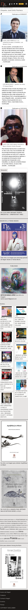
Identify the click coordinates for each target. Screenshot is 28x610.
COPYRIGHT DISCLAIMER (7, 608)
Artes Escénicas (20, 519)
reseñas (2, 541)
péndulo (7, 538)
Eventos (2, 601)
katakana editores (22, 529)
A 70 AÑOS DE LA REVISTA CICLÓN (20, 340)
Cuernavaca (2, 525)
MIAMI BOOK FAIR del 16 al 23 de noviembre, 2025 (5, 364)
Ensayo (20, 527)
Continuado (6, 62)
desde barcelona (8, 525)
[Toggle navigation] (26, 4)
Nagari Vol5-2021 (21, 535)
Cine (18, 521)
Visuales (5, 541)
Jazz (16, 529)
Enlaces (16, 527)
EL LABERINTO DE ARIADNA (8, 527)
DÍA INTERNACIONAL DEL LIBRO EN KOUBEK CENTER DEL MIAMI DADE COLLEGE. (20, 320)
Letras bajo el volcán (13, 531)
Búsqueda (4, 170)
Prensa (2, 604)
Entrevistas (24, 527)
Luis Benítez (7, 533)
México (11, 533)
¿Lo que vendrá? (11, 541)
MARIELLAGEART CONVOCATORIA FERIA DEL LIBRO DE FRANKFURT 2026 (6, 345)
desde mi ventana (16, 525)
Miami (15, 533)
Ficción (2, 529)
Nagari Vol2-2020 (7, 535)
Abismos (2, 519)
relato (19, 538)
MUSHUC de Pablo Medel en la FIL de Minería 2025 (21, 357)
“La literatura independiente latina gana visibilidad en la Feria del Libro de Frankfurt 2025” (6, 385)
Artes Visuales (7, 521)
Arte (15, 519)
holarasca (12, 529)
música (22, 533)
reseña (22, 538)
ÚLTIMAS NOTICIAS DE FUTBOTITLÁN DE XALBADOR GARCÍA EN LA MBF (21, 393)
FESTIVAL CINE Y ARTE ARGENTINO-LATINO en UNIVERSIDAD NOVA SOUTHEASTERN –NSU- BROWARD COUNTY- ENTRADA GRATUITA (6, 410)
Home (1, 8)
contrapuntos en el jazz (17, 523)
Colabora (3, 595)
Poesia (13, 538)
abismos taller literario (9, 519)
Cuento (25, 523)
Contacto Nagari (5, 598)
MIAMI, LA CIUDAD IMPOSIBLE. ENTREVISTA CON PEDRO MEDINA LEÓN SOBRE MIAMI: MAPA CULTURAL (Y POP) (6, 323)
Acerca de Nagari (5, 592)
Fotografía (7, 529)
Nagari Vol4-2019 (14, 535)
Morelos (18, 533)
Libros (20, 531)
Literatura (2, 533)
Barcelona (14, 521)
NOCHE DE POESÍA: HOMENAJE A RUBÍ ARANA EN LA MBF (21, 375)
